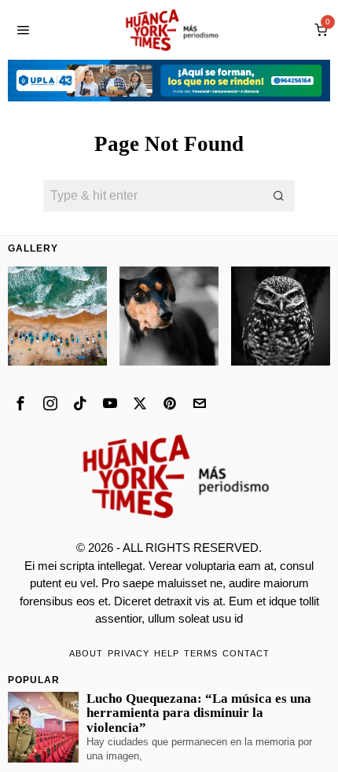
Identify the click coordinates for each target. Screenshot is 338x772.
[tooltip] (20, 403)
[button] (279, 195)
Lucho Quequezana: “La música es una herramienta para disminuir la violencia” (198, 713)
